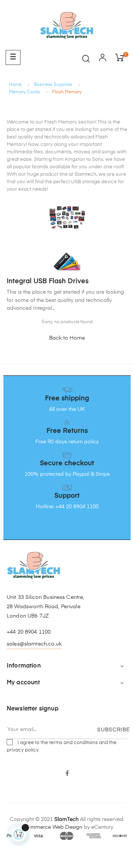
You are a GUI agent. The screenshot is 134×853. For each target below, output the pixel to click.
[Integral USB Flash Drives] (67, 261)
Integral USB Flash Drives (48, 281)
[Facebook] (67, 773)
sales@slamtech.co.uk (34, 644)
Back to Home (67, 338)
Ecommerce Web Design (51, 827)
